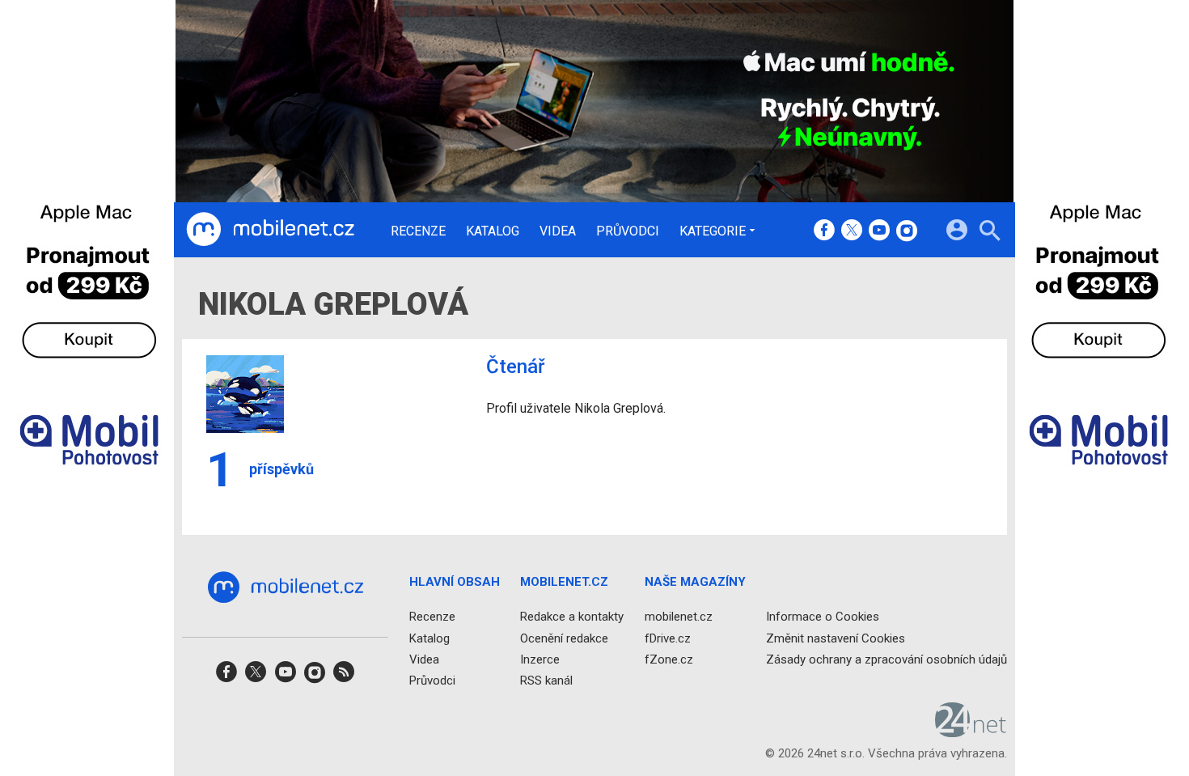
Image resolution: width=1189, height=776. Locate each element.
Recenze (418, 231)
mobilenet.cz (679, 617)
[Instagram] (906, 231)
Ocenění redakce (564, 638)
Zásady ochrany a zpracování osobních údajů (886, 659)
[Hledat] (989, 232)
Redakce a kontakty (572, 617)
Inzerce (540, 659)
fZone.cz (669, 659)
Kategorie (712, 230)
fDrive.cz (668, 638)
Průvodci (627, 231)
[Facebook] (824, 231)
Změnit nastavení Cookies (835, 638)
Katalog (492, 231)
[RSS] (343, 677)
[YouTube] (879, 231)
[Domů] (270, 229)
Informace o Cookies (822, 617)
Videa (557, 231)
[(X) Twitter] (851, 231)
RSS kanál (546, 680)
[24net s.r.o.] (971, 732)
